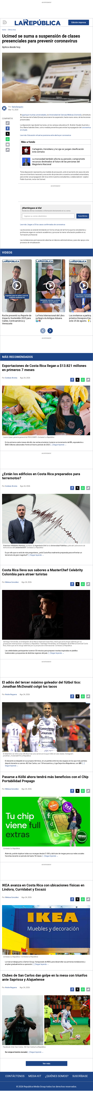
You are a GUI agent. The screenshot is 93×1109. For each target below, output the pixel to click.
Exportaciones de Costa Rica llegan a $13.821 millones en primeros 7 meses (44, 368)
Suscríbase (80, 1076)
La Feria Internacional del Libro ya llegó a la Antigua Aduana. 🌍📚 (50, 318)
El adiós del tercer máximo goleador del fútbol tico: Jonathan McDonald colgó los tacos (41, 684)
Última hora (12, 30)
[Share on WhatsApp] (8, 139)
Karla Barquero (17, 107)
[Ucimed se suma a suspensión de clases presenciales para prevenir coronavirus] (46, 78)
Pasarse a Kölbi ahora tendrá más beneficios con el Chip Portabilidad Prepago (45, 779)
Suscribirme (82, 216)
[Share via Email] (8, 144)
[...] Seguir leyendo (57, 445)
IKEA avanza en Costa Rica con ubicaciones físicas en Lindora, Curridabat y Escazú (43, 887)
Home (4, 30)
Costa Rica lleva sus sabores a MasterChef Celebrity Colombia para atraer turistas (42, 572)
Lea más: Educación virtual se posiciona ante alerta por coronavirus (45, 135)
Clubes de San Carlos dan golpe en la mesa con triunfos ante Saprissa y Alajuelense (44, 977)
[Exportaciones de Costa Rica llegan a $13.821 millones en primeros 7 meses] (46, 410)
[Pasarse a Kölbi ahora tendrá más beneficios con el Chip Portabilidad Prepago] (46, 821)
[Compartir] (8, 150)
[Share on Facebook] (8, 128)
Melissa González (12, 582)
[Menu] (5, 22)
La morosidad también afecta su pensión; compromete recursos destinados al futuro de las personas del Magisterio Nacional (58, 162)
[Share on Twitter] (8, 134)
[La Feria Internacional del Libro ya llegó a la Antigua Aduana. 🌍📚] (50, 285)
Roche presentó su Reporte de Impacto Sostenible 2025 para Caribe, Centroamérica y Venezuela (16, 319)
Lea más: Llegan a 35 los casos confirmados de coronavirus (42, 225)
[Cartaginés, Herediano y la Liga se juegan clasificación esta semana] (26, 150)
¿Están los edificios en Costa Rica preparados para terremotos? (41, 476)
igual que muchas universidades (34, 115)
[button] (78, 22)
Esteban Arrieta (11, 378)
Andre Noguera (11, 694)
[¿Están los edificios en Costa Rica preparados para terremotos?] (46, 519)
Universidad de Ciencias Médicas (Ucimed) (65, 115)
